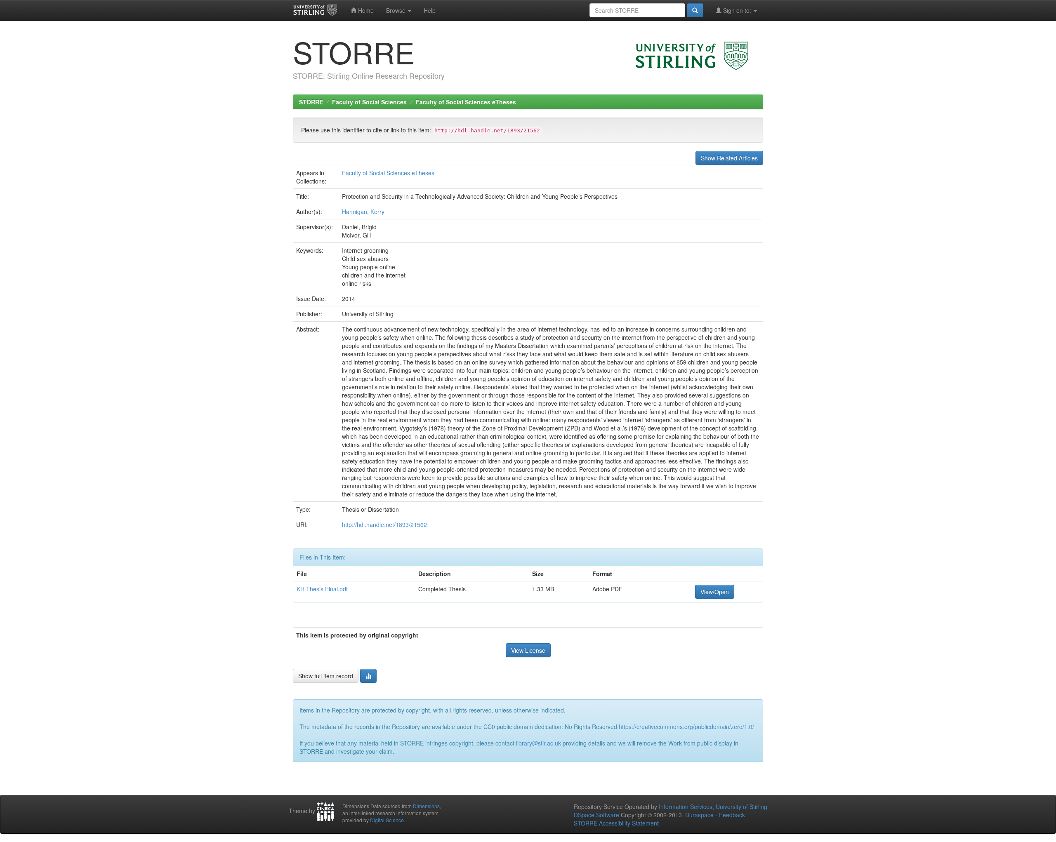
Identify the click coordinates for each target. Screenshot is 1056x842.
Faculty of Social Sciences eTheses (466, 102)
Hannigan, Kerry (363, 211)
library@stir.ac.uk (538, 743)
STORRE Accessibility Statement (616, 823)
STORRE (311, 102)
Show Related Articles (729, 158)
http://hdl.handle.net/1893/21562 (384, 524)
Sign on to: (737, 10)
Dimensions (426, 805)
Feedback (732, 815)
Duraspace (699, 815)
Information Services (685, 806)
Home (365, 10)
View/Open (714, 592)
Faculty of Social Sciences (369, 102)
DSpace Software (596, 815)
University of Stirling (741, 806)
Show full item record (325, 676)
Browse (396, 10)
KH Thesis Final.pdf (322, 589)
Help (430, 10)
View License (528, 650)
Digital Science (387, 819)
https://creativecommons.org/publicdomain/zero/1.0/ (686, 726)
